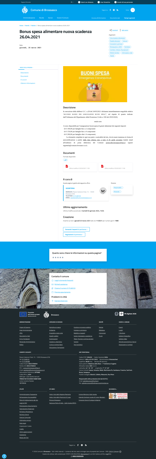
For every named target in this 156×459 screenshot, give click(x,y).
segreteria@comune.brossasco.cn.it (81, 198)
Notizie (33, 25)
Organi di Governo (25, 327)
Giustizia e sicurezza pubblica (82, 327)
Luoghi (121, 330)
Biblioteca (102, 330)
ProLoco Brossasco (54, 400)
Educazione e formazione (56, 347)
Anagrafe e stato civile (56, 333)
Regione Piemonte (26, 2)
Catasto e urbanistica (55, 342)
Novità (27, 25)
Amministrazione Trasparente (28, 394)
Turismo (76, 342)
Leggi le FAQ (23, 403)
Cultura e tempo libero (56, 345)
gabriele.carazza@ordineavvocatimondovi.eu (95, 383)
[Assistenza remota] (120, 451)
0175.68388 (26, 361)
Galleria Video (123, 339)
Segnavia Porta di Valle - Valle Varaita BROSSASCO (64, 403)
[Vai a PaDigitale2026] (125, 313)
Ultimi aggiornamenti (26, 432)
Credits (22, 429)
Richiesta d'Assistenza (26, 412)
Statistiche (23, 435)
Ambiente (52, 330)
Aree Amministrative (26, 330)
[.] (66, 166)
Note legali (23, 423)
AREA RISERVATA (78, 456)
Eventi (121, 327)
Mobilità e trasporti (79, 333)
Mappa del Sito (24, 438)
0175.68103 (77, 196)
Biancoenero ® (85, 454)
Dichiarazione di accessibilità (28, 397)
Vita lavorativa (78, 345)
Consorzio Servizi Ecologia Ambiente (89, 400)
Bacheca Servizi (24, 414)
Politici (21, 345)
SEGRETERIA (70, 188)
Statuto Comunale (25, 417)
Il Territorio (122, 333)
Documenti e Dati (25, 336)
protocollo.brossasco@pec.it (115, 143)
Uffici (21, 333)
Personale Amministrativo (27, 342)
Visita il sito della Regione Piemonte (60, 394)
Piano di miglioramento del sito (29, 400)
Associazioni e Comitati (126, 345)
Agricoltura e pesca (55, 327)
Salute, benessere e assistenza (83, 336)
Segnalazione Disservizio (27, 409)
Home (21, 25)
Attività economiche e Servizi (127, 342)
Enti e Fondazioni (25, 339)
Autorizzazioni (53, 339)
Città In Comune (114, 451)
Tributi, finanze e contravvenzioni (83, 339)
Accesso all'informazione (99, 18)
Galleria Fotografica (124, 336)
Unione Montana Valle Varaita (88, 394)
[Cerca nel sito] (133, 10)
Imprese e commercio (80, 330)
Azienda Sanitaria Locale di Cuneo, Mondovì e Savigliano (95, 397)
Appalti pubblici (53, 336)
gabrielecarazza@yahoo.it (90, 381)
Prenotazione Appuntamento (28, 406)
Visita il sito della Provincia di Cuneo (60, 397)
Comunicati (102, 333)
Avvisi (100, 336)
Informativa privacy (25, 420)
